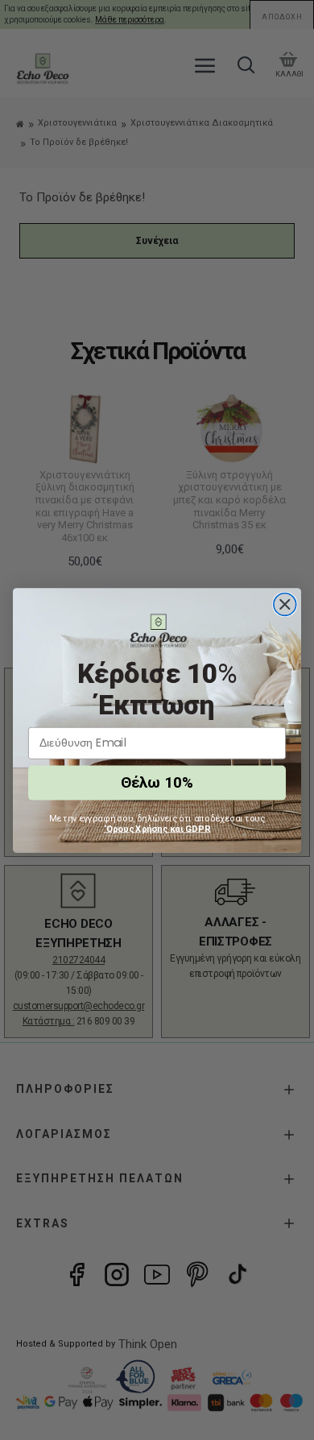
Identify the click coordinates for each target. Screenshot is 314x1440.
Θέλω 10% (157, 782)
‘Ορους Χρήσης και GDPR (157, 828)
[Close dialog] (285, 604)
